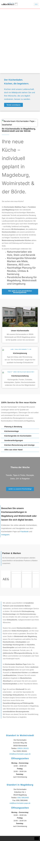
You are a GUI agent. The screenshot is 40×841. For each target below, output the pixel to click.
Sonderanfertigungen (13, 440)
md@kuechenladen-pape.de (20, 803)
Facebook (24, 532)
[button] (20, 426)
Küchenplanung (20, 353)
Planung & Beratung (13, 427)
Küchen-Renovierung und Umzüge (19, 445)
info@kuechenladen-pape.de (20, 754)
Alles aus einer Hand (13, 450)
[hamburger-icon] (36, 4)
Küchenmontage (11, 431)
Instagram (5, 535)
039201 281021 (23, 748)
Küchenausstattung (20, 376)
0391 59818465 (23, 798)
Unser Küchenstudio (20, 331)
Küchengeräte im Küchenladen (17, 436)
